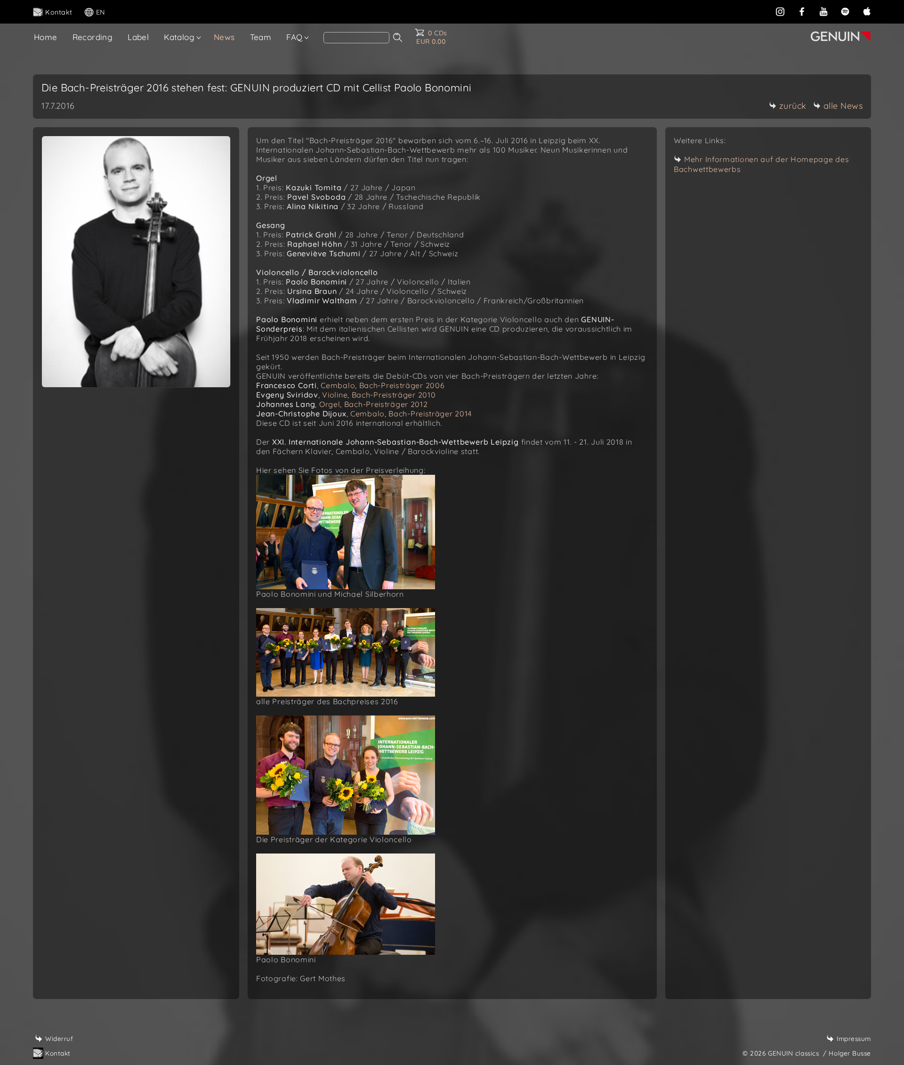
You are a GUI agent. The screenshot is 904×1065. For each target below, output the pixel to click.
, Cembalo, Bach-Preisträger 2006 (350, 385)
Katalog (179, 37)
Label (138, 37)
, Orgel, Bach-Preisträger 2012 (342, 404)
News (224, 37)
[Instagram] (780, 11)
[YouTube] (823, 11)
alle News (843, 105)
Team (261, 37)
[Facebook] (802, 11)
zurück (793, 105)
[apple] (867, 11)
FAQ (294, 37)
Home (45, 37)
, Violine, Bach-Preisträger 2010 (346, 394)
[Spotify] (845, 11)
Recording (93, 37)
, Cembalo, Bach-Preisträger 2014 (364, 413)
